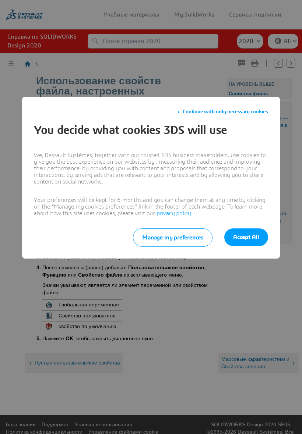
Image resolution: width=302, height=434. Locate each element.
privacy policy (174, 213)
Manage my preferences (172, 238)
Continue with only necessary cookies (225, 111)
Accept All (246, 237)
